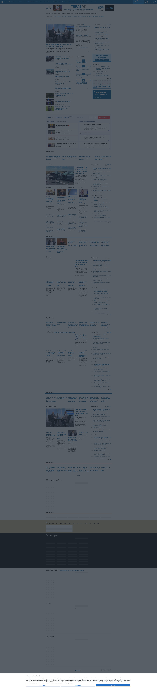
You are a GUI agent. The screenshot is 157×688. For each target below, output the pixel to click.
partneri (31, 677)
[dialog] (78, 681)
